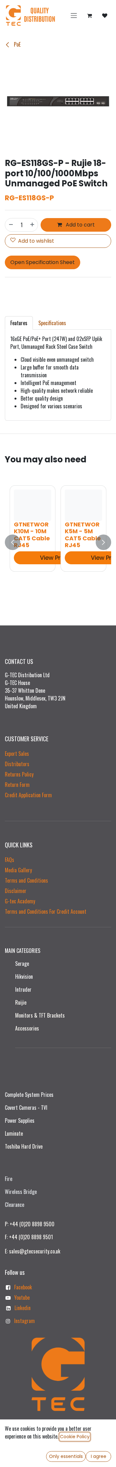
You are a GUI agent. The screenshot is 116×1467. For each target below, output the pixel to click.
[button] (12, 542)
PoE (17, 44)
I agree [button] (98, 1456)
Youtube (22, 1297)
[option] (58, 542)
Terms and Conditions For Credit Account (45, 911)
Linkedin (23, 1308)
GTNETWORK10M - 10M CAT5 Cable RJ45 (32, 534)
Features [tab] (18, 323)
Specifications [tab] (52, 323)
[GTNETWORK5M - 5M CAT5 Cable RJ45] (83, 505)
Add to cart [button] (79, 224)
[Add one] (32, 224)
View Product (59, 558)
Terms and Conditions (26, 880)
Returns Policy (19, 774)
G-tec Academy (20, 901)
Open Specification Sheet (42, 262)
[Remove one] (10, 224)
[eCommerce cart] (89, 15)
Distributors (17, 764)
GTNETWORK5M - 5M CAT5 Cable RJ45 (83, 534)
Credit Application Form (28, 795)
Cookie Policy (75, 1436)
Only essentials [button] (66, 1456)
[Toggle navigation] (73, 15)
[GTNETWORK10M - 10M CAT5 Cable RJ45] (32, 505)
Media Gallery (18, 870)
